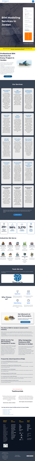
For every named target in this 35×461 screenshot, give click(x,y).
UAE (19, 428)
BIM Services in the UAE (6, 412)
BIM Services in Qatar (6, 410)
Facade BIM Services (28, 116)
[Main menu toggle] (33, 1)
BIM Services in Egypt (6, 413)
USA (19, 424)
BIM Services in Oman (6, 411)
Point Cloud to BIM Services (28, 140)
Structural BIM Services (17, 163)
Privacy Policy (17, 455)
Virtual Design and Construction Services (28, 164)
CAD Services (13, 424)
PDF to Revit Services (17, 140)
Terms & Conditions (17, 456)
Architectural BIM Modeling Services (28, 91)
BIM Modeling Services (6, 91)
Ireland (20, 427)
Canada (20, 430)
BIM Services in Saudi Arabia (7, 409)
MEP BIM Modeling (6, 140)
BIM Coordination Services (17, 91)
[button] (8, 76)
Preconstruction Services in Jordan (8, 414)
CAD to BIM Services (6, 116)
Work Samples (29, 428)
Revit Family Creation (6, 163)
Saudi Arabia (21, 429)
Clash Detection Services (17, 116)
